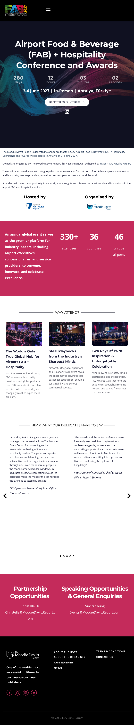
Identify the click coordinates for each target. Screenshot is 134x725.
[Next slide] (129, 495)
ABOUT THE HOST (65, 652)
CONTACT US (104, 657)
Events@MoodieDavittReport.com (94, 612)
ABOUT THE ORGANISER (69, 657)
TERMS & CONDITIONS (110, 651)
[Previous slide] (5, 495)
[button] (48, 10)
